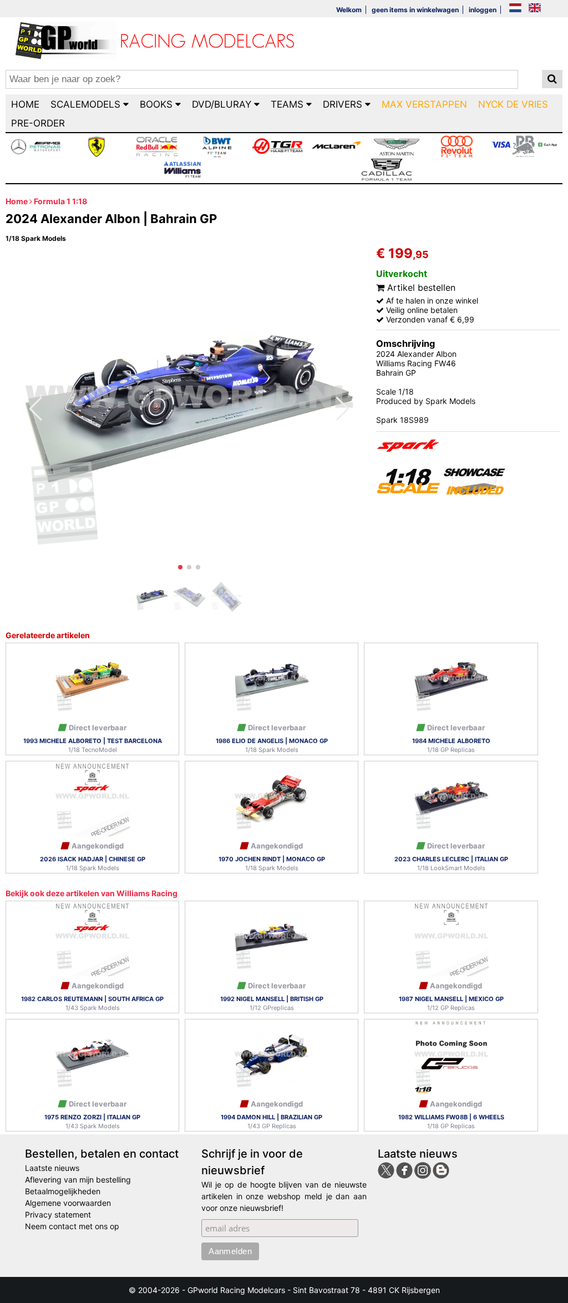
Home (17, 201)
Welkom (349, 10)
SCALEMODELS (86, 104)
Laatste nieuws (52, 1168)
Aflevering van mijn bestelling (78, 1179)
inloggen (482, 10)
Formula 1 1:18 (60, 201)
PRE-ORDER (38, 123)
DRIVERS (344, 104)
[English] (535, 8)
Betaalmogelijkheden (62, 1191)
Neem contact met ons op (72, 1226)
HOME (25, 104)
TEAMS (288, 104)
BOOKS (157, 104)
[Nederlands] (515, 8)
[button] (180, 567)
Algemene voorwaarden (68, 1203)
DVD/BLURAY (223, 104)
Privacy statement (58, 1214)
